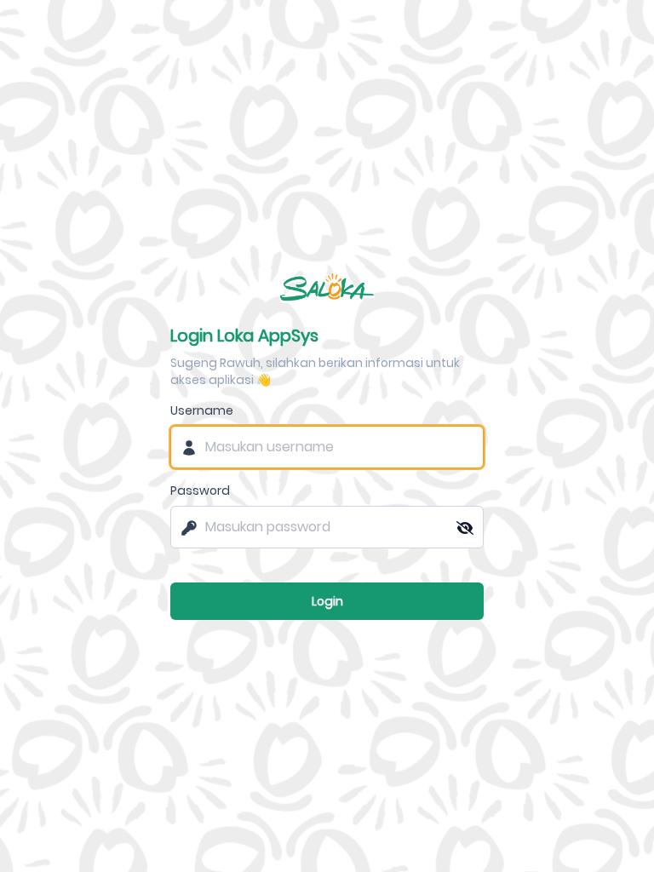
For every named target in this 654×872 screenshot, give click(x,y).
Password (200, 490)
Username (201, 410)
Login (327, 601)
